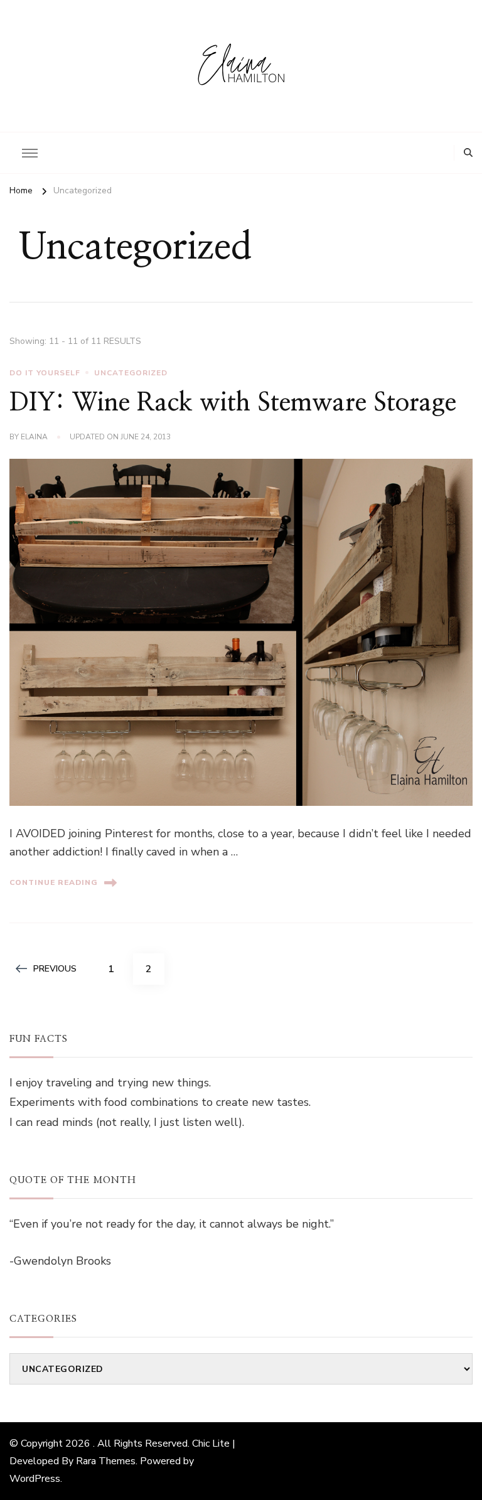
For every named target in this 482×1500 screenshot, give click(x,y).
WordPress (34, 1479)
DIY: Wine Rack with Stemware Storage (232, 402)
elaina (34, 437)
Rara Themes (106, 1461)
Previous (55, 969)
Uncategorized (131, 373)
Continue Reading (53, 882)
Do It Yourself (44, 373)
